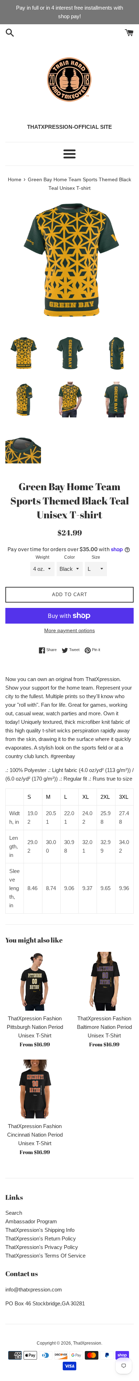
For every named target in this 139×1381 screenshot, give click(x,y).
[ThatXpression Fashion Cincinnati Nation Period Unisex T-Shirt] (34, 1089)
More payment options (69, 630)
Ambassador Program (31, 1221)
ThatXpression (87, 1343)
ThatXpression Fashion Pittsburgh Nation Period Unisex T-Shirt (35, 1027)
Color (69, 557)
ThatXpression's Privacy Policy (41, 1247)
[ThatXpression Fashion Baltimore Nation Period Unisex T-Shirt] (104, 981)
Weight (42, 557)
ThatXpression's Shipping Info (39, 1230)
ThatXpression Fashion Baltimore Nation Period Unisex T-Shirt (104, 1027)
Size (96, 557)
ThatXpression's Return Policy (40, 1238)
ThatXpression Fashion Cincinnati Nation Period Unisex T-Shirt (35, 1134)
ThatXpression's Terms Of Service (45, 1256)
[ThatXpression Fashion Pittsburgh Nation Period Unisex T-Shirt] (34, 981)
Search (13, 1213)
